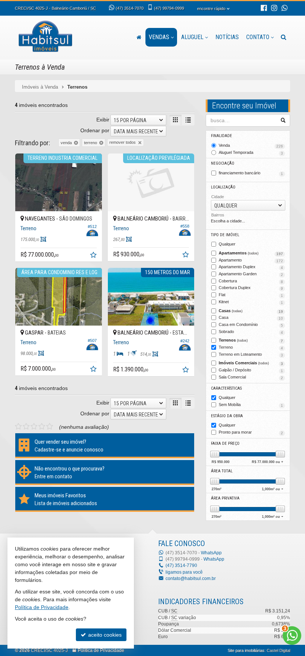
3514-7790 (181, 565)
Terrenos (251, 340)
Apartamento (251, 260)
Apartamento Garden (251, 274)
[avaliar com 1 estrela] (18, 426)
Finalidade (221, 135)
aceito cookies (104, 635)
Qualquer (227, 244)
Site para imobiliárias (246, 650)
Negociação (222, 163)
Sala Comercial (251, 377)
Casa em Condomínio (251, 324)
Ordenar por (94, 130)
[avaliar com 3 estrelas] (34, 426)
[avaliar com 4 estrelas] (41, 426)
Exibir (102, 120)
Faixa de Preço (225, 443)
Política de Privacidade (101, 650)
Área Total (221, 471)
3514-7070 (130, 8)
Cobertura (251, 281)
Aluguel (192, 37)
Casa (251, 317)
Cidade (217, 196)
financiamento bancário (251, 173)
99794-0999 (169, 8)
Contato (257, 37)
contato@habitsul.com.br (191, 578)
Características (226, 388)
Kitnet (251, 302)
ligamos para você (184, 572)
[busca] (283, 37)
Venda (251, 145)
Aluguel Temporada (251, 152)
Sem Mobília (251, 405)
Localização (223, 187)
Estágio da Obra (227, 415)
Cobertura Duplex (251, 288)
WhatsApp (211, 552)
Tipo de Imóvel (225, 234)
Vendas (159, 37)
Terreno (251, 347)
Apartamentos (251, 253)
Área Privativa (225, 498)
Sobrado (251, 332)
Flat (251, 295)
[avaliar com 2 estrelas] (26, 426)
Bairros (217, 215)
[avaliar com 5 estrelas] (49, 426)
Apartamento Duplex (251, 267)
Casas (251, 311)
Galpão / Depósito (251, 370)
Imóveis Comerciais (251, 363)
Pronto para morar (251, 432)
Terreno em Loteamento (251, 354)
